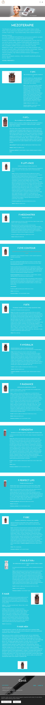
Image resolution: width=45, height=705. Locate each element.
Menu (42, 2)
